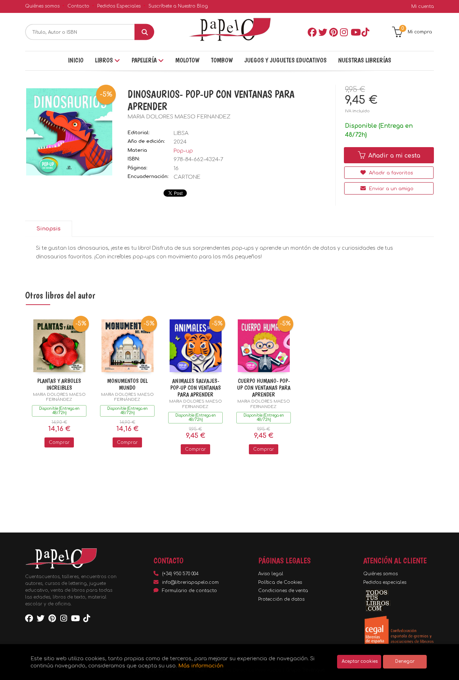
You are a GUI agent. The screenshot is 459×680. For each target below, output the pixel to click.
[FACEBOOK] (312, 32)
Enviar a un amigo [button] (390, 188)
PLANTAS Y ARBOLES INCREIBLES (59, 384)
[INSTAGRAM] (344, 32)
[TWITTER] (322, 32)
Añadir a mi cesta (393, 156)
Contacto (78, 6)
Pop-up (183, 151)
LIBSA (181, 133)
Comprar (59, 442)
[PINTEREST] (333, 32)
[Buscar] (144, 32)
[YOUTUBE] (355, 32)
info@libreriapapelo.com (190, 582)
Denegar (405, 661)
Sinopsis (48, 229)
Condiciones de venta (283, 590)
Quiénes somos (42, 6)
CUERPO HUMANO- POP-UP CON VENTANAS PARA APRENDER (263, 387)
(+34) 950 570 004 (180, 573)
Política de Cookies (280, 582)
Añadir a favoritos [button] (390, 172)
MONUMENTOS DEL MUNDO (127, 384)
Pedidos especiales (384, 582)
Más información (200, 666)
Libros (104, 60)
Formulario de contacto (189, 590)
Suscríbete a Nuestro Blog (178, 6)
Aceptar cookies (360, 661)
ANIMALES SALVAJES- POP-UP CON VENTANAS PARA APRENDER (195, 387)
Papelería (145, 60)
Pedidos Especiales (119, 6)
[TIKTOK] (365, 32)
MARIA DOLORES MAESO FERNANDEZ (179, 117)
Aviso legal (270, 573)
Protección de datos (281, 599)
